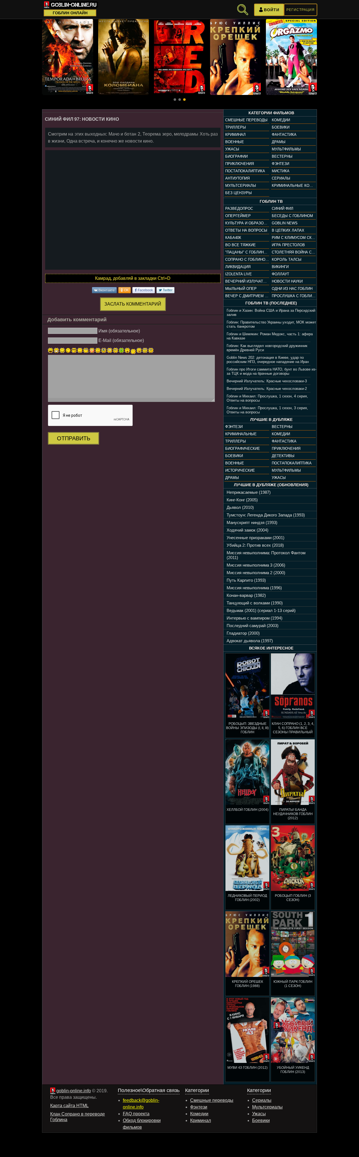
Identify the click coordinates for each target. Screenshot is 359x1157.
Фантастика (284, 134)
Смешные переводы (246, 120)
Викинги (280, 267)
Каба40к (233, 238)
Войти (271, 10)
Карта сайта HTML (69, 1105)
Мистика (280, 171)
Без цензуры (238, 193)
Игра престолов (288, 245)
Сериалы (281, 178)
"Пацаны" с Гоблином (247, 252)
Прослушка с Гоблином (294, 296)
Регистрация (300, 10)
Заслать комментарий (132, 304)
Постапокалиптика (245, 171)
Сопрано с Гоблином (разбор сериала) (247, 259)
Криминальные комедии (294, 185)
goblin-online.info (73, 1090)
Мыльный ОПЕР (241, 289)
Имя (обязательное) (119, 330)
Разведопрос (239, 208)
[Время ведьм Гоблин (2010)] (67, 57)
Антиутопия (237, 178)
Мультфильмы (286, 149)
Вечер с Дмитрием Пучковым (247, 296)
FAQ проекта (136, 1113)
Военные (234, 142)
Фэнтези (280, 164)
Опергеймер (238, 216)
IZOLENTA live (238, 274)
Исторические (240, 470)
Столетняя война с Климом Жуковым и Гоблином (294, 252)
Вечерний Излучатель (247, 281)
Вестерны (282, 156)
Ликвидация (237, 267)
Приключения (239, 164)
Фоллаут (280, 274)
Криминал (235, 134)
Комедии (281, 120)
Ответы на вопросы (246, 230)
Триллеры (235, 127)
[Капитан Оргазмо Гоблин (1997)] (291, 57)
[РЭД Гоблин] (179, 57)
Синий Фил (282, 208)
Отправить (73, 438)
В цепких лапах (288, 230)
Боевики (280, 127)
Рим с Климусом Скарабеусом (294, 238)
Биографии (236, 156)
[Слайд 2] (179, 99)
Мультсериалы (240, 185)
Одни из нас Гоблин (292, 289)
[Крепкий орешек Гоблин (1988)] (235, 57)
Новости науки (287, 281)
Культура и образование (247, 223)
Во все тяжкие (240, 245)
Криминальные (241, 434)
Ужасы (232, 149)
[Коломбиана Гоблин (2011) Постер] (123, 57)
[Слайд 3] (184, 99)
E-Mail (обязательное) (121, 340)
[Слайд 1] (175, 99)
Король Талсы (287, 259)
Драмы (279, 142)
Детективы (283, 456)
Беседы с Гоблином (292, 216)
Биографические (242, 448)
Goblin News (285, 223)
